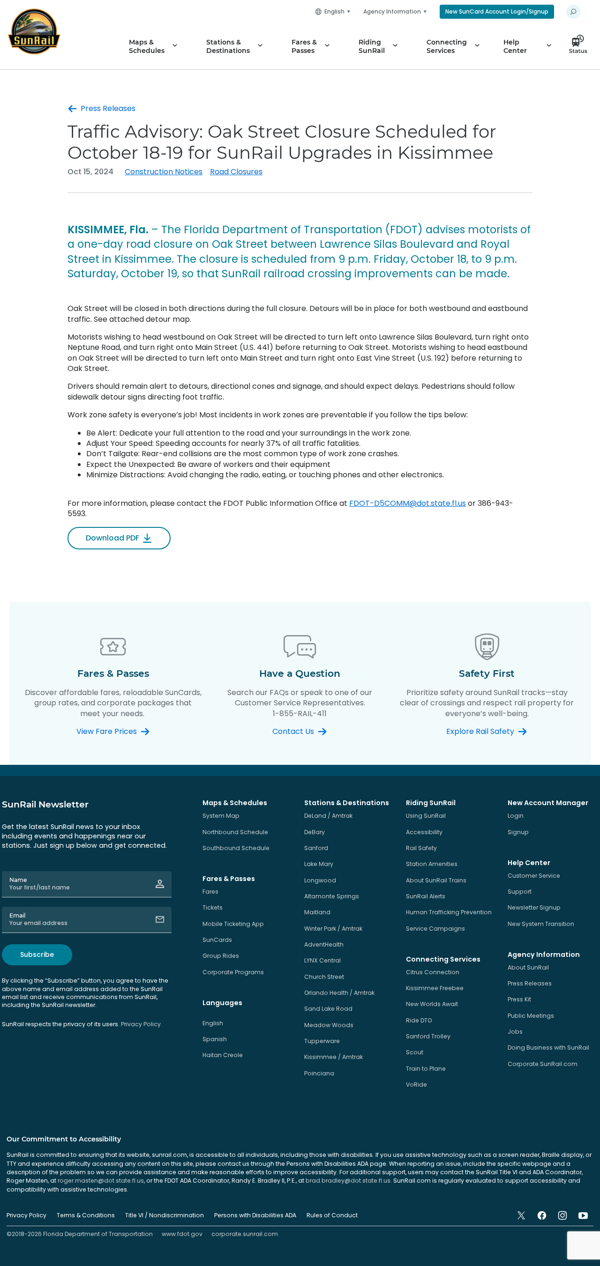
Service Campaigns (435, 929)
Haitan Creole (222, 1055)
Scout (414, 1052)
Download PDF (112, 538)
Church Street (324, 977)
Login (516, 816)
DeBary (314, 832)
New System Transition (541, 924)
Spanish (214, 1039)
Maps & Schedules (147, 46)
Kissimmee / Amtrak (333, 1057)
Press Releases (108, 109)
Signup (518, 832)
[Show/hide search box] (573, 12)
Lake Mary (318, 864)
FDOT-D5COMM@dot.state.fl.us (407, 503)
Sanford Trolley (428, 1036)
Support (520, 892)
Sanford (316, 848)
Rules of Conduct (332, 1215)
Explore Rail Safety (480, 731)
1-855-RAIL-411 (300, 713)
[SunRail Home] (34, 31)
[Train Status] (580, 46)
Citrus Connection (432, 972)
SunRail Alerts (425, 896)
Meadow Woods (328, 1025)
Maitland (317, 912)
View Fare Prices (106, 731)
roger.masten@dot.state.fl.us (101, 1181)
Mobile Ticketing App (233, 924)
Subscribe (37, 954)
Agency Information (392, 11)
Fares (210, 892)
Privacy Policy (26, 1215)
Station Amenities (432, 864)
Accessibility (424, 832)
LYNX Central (322, 960)
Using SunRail (426, 816)
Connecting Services (447, 46)
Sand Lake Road (328, 1009)
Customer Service (534, 876)
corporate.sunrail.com (244, 1234)
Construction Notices (163, 171)
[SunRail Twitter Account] (521, 1215)
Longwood (320, 880)
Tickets (212, 907)
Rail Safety (421, 848)
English (212, 1023)
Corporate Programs (233, 972)
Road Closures (236, 171)
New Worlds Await (432, 1004)
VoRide (416, 1084)
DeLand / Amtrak (328, 816)
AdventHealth (324, 944)
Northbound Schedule (235, 832)
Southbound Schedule (236, 848)
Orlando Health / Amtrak (339, 993)
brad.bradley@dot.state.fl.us (348, 1181)
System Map (221, 816)
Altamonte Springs (331, 896)
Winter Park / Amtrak (333, 929)
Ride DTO (419, 1020)
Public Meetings (531, 1016)
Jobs (515, 1032)
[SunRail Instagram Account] (562, 1215)
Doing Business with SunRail (548, 1047)
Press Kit (519, 999)
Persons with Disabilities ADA (255, 1215)
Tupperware (322, 1041)
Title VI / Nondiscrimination (164, 1215)
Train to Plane (426, 1069)
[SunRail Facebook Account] (542, 1215)
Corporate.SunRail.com (543, 1064)
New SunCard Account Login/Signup (496, 11)
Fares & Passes (304, 46)
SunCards (217, 940)
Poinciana (319, 1073)
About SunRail (528, 967)
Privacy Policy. (141, 1024)
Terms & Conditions (86, 1215)
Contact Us (293, 731)
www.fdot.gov (182, 1234)
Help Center (515, 46)
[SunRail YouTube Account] (583, 1215)
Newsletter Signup (534, 907)
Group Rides (220, 956)
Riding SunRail (372, 46)
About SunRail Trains (436, 880)
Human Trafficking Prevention (449, 912)
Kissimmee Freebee (435, 988)
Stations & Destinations (228, 46)
